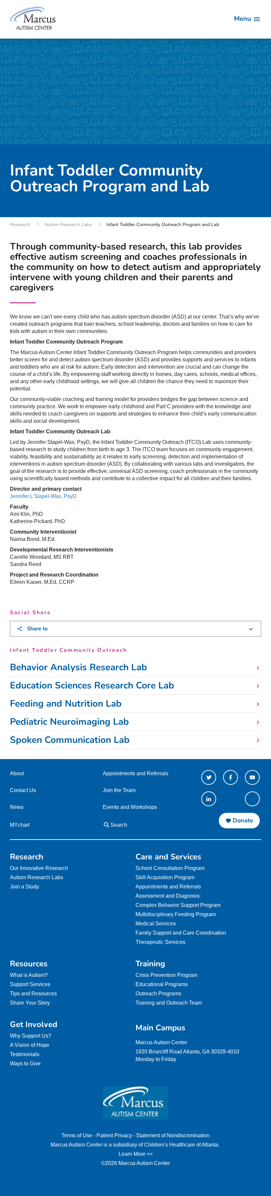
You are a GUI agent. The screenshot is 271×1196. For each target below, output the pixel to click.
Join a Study (24, 886)
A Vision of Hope (29, 1045)
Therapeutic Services (160, 942)
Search (118, 825)
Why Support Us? (30, 1036)
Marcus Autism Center (161, 1042)
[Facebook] (230, 777)
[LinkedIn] (208, 798)
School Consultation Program (170, 868)
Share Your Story (30, 1003)
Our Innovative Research (39, 868)
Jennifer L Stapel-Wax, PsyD (43, 496)
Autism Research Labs (68, 224)
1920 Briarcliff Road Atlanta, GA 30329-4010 (187, 1051)
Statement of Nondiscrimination (173, 1135)
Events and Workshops (130, 807)
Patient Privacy (114, 1135)
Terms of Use (76, 1135)
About (17, 773)
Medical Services (156, 923)
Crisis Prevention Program (166, 975)
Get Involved (33, 1024)
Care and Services (168, 856)
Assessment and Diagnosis (168, 896)
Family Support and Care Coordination (181, 933)
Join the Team (119, 790)
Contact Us (23, 790)
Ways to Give (25, 1063)
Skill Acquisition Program (165, 877)
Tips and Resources (33, 993)
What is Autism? (29, 975)
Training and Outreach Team (169, 1003)
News (16, 807)
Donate (243, 820)
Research (20, 224)
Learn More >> (136, 1154)
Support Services (30, 984)
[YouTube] (252, 777)
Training (150, 963)
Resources (29, 963)
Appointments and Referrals (135, 773)
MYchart (19, 825)
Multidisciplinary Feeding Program (176, 914)
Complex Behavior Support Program (178, 905)
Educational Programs (162, 984)
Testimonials (24, 1054)
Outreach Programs (158, 993)
